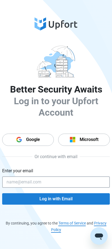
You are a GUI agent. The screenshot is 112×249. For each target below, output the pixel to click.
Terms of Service (72, 223)
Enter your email (17, 170)
